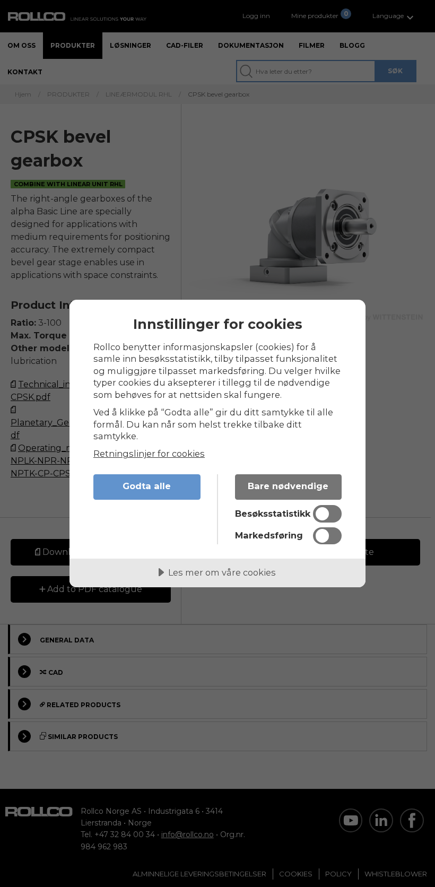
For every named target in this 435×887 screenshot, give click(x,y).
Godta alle (147, 486)
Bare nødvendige (288, 486)
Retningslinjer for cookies (149, 453)
